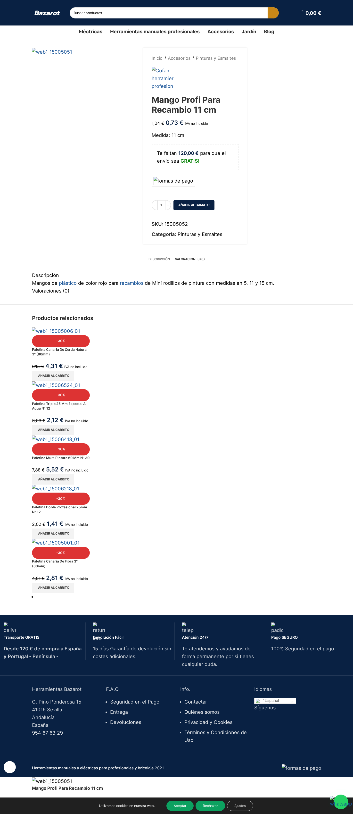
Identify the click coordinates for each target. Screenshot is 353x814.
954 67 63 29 (47, 733)
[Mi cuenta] (291, 13)
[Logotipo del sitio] (47, 13)
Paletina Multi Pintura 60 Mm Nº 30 (61, 458)
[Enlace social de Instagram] (291, 720)
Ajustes (240, 806)
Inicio (157, 58)
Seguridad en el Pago (134, 702)
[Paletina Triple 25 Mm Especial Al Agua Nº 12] (56, 385)
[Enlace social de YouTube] (297, 720)
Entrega (119, 712)
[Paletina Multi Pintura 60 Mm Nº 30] (55, 439)
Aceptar (180, 806)
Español (271, 701)
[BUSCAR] (273, 12)
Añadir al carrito (194, 205)
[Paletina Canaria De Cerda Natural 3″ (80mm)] (56, 331)
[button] (53, 376)
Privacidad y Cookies (208, 722)
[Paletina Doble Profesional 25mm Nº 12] (55, 488)
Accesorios (179, 58)
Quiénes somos (202, 712)
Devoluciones (125, 722)
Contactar (195, 702)
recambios (131, 283)
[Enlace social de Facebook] (278, 720)
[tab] (159, 259)
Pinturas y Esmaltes (216, 58)
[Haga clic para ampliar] (10, 767)
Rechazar (210, 806)
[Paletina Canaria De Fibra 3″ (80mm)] (56, 542)
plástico (68, 283)
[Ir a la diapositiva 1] (178, 597)
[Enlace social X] (284, 720)
